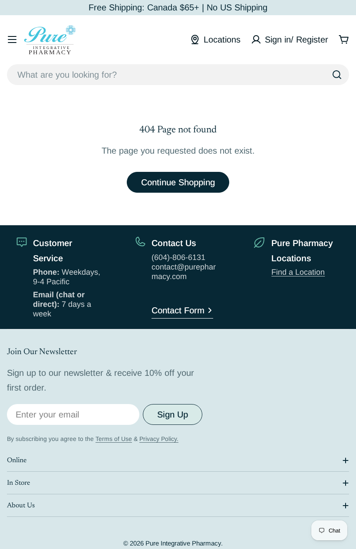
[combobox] (178, 74)
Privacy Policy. (158, 438)
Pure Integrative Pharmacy (183, 543)
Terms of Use (114, 438)
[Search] (337, 74)
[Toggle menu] (12, 39)
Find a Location (298, 272)
